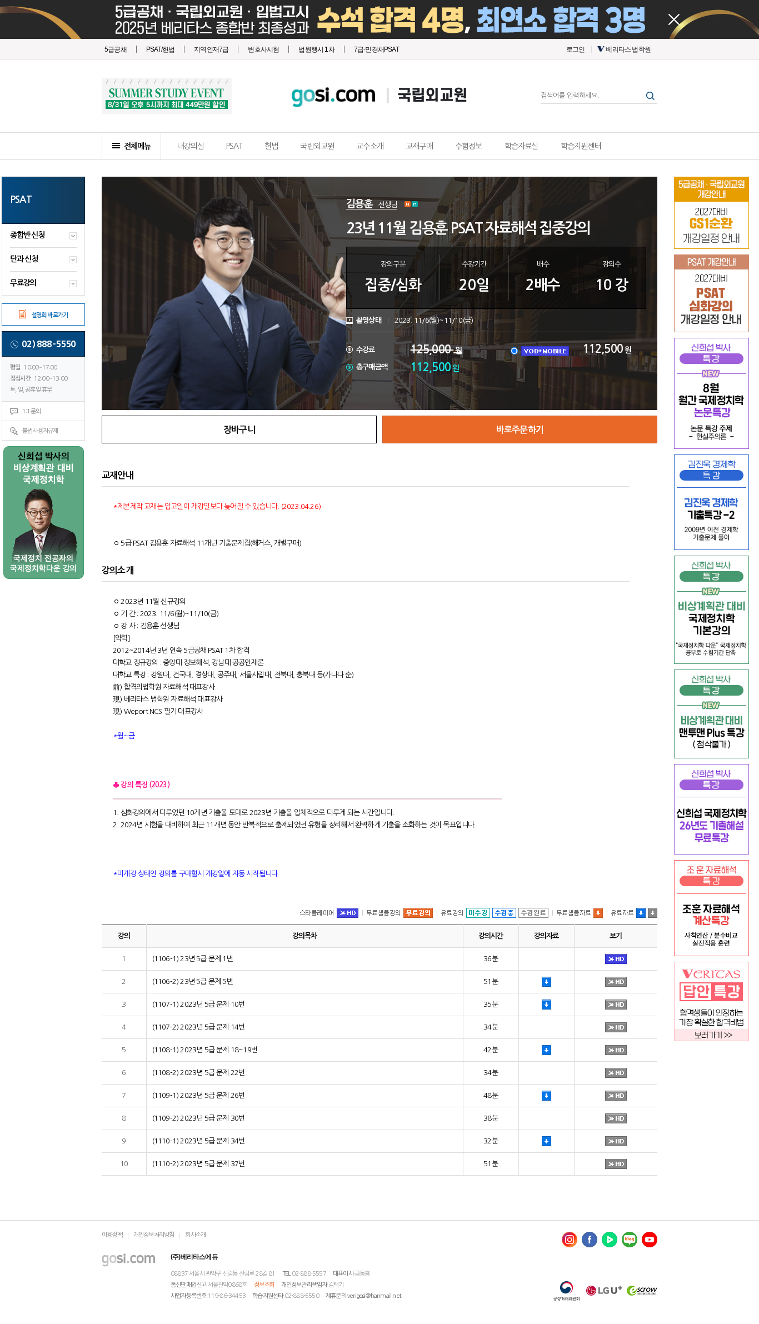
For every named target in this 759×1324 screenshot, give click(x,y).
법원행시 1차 (316, 49)
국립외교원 (432, 95)
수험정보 (468, 146)
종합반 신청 (27, 235)
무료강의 (23, 283)
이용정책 (112, 1235)
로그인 (575, 49)
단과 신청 (24, 259)
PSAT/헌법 (160, 49)
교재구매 (419, 146)
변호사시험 (263, 49)
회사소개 (195, 1235)
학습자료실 (521, 146)
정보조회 (264, 1285)
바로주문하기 (519, 430)
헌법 (271, 146)
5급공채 (115, 49)
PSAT (234, 146)
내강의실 (190, 146)
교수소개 (369, 146)
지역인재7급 (211, 49)
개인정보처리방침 (153, 1235)
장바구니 (239, 430)
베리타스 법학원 (628, 49)
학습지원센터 (581, 146)
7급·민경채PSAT (376, 49)
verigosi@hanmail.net (374, 1296)
